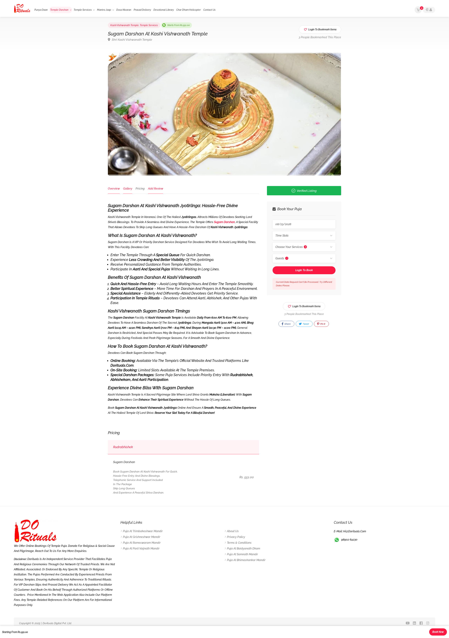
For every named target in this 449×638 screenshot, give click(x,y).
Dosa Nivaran (123, 9)
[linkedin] (414, 623)
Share (287, 324)
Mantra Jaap (104, 9)
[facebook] (421, 623)
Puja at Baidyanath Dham (243, 548)
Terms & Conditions (239, 542)
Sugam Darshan (224, 222)
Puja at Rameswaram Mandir (142, 542)
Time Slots (282, 235)
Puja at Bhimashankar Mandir (246, 560)
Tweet (305, 324)
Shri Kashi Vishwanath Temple (131, 39)
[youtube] (408, 623)
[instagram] (427, 623)
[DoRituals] (22, 8)
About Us (233, 531)
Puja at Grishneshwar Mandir (141, 537)
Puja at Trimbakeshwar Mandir (143, 531)
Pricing (140, 188)
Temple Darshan (59, 9)
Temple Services (83, 9)
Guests (281, 258)
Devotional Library (163, 9)
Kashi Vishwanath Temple (124, 25)
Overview (114, 188)
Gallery (127, 188)
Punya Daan (41, 9)
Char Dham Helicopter (188, 9)
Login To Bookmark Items (306, 306)
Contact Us (209, 9)
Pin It (322, 324)
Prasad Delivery (142, 9)
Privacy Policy (236, 537)
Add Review (155, 188)
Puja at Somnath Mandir (242, 554)
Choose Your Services (290, 247)
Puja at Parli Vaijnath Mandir (141, 548)
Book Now (438, 631)
